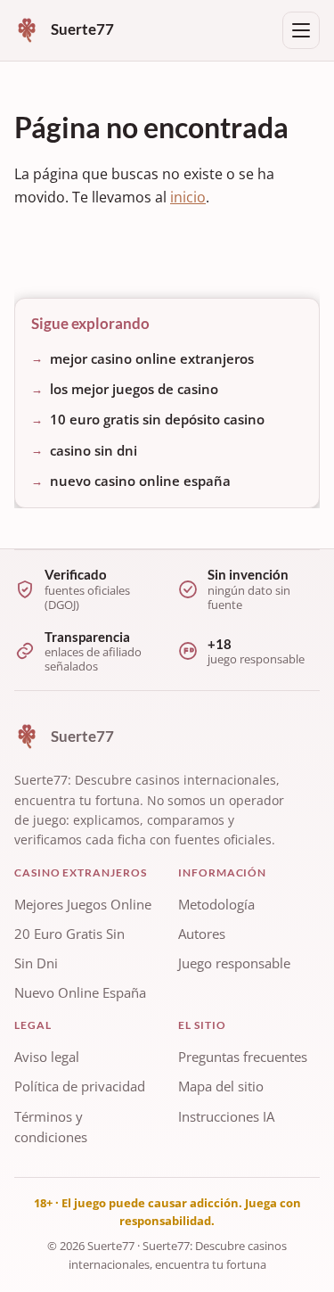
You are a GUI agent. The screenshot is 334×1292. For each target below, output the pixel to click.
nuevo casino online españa (140, 481)
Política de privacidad (79, 1087)
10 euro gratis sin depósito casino (157, 419)
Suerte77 (110, 1246)
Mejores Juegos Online (82, 904)
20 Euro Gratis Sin (69, 933)
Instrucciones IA (226, 1116)
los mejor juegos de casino (134, 389)
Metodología (216, 904)
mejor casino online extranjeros (152, 357)
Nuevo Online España (80, 992)
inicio (188, 197)
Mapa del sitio (221, 1087)
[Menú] (301, 30)
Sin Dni (36, 963)
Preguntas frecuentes (242, 1057)
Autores (201, 933)
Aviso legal (46, 1057)
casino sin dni (93, 450)
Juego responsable (234, 963)
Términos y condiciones (50, 1127)
